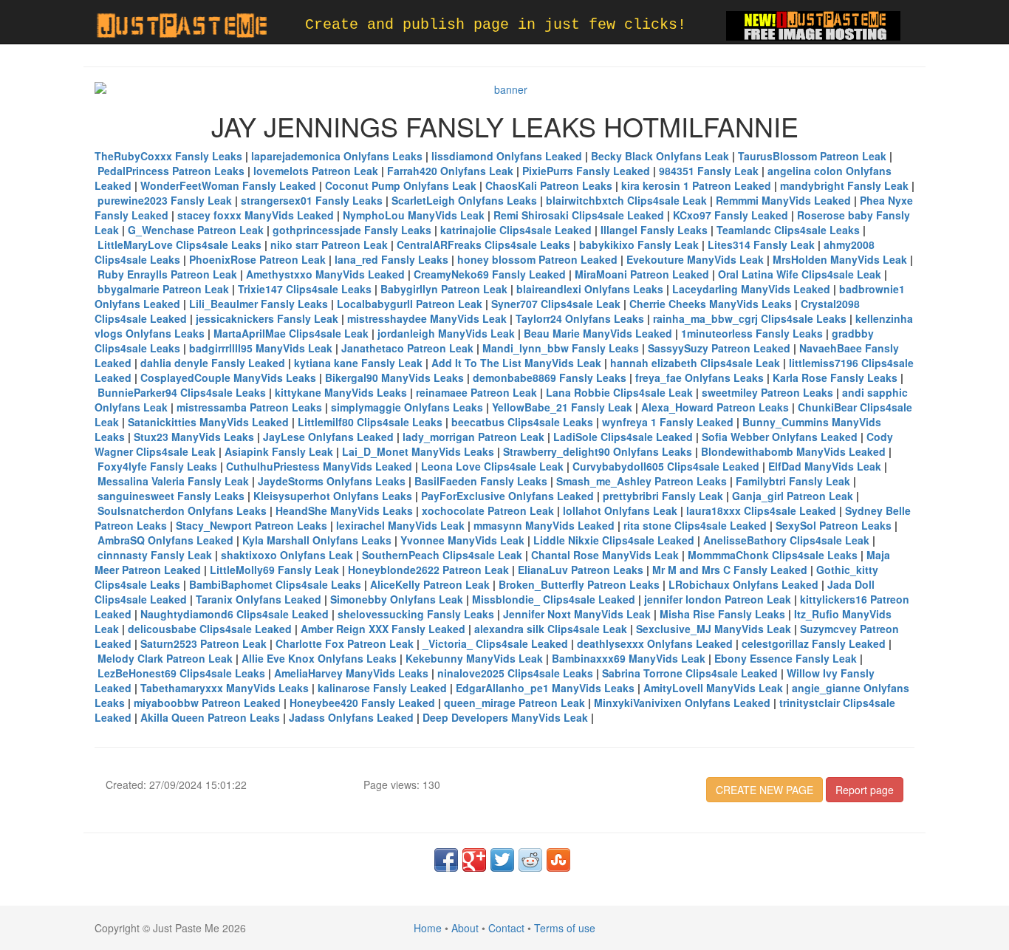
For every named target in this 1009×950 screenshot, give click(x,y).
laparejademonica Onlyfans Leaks (337, 155)
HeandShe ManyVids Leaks (344, 510)
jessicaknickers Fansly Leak (267, 318)
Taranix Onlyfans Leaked (258, 599)
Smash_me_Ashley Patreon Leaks (641, 481)
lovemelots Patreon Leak (315, 170)
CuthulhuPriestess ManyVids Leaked (319, 466)
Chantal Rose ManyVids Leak (605, 554)
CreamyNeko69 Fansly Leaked (490, 274)
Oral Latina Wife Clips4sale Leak (799, 274)
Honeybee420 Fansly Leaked (362, 702)
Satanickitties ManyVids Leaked (208, 421)
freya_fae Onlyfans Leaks (699, 377)
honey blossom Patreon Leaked (537, 259)
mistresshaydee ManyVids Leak (427, 318)
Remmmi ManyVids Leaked (783, 200)
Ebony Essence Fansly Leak (785, 658)
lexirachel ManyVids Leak (400, 525)
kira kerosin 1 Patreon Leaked (696, 185)
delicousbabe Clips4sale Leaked (210, 628)
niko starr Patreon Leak (329, 244)
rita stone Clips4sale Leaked (695, 525)
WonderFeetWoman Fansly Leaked (228, 185)
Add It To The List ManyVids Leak (516, 362)
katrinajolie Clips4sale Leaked (516, 229)
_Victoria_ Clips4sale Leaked (495, 643)
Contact (506, 927)
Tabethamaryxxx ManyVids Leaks (224, 687)
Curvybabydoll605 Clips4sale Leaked (665, 466)
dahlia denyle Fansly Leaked (212, 362)
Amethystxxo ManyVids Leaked (325, 274)
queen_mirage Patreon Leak (514, 702)
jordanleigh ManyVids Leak (446, 333)
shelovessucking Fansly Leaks (416, 613)
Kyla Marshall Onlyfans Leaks (316, 540)
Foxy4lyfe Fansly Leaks (157, 466)
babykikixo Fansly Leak (639, 244)
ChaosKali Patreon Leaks (548, 185)
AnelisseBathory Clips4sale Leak (786, 540)
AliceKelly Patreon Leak (430, 584)
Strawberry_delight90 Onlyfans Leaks (597, 451)
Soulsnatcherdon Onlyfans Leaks (182, 510)
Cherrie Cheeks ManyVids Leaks (710, 303)
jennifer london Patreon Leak (717, 599)
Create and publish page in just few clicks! (495, 24)
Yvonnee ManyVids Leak (462, 540)
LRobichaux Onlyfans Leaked (743, 584)
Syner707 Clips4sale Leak (555, 303)
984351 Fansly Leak (709, 170)
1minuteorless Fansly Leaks (752, 333)
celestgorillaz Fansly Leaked (814, 643)
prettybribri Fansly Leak (663, 495)
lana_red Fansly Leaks (391, 259)
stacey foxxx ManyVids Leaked (255, 215)
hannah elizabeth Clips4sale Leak (695, 362)
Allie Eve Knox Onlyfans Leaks (319, 658)
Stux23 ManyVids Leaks (194, 436)
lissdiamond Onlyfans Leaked (506, 155)
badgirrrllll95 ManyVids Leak (260, 348)
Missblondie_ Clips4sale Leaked (553, 599)
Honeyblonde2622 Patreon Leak (428, 569)
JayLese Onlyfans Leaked (328, 436)
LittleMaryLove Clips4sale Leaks (179, 244)
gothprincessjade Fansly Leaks (352, 229)
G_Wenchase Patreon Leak (196, 229)
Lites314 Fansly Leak (761, 244)
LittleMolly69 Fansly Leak (274, 569)
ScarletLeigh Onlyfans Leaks (464, 200)
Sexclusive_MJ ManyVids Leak (713, 628)
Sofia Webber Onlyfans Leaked (780, 436)
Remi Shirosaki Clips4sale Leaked (578, 215)
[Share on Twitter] (502, 860)
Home (428, 927)
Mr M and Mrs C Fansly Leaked (729, 569)
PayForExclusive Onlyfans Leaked (507, 495)
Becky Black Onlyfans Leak (660, 155)
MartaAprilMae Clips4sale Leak (291, 333)
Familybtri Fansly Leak (793, 481)
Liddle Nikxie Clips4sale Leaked (613, 540)
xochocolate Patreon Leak (488, 510)
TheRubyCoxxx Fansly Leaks (168, 155)
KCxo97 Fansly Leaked (730, 215)
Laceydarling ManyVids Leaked (751, 288)
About (465, 927)
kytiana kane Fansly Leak (358, 362)
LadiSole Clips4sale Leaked (623, 436)
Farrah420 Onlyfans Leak (450, 170)
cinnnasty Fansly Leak (155, 554)
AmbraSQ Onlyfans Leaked (165, 540)
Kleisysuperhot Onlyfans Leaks (332, 495)
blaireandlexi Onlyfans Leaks (589, 288)
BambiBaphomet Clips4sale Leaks (275, 584)
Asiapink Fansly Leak (279, 451)
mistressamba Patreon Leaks (249, 407)
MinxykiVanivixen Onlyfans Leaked (682, 702)
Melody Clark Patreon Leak (165, 658)
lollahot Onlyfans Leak (620, 510)
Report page (864, 789)
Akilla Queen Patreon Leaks (210, 717)
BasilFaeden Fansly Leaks (480, 481)
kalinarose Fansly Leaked (382, 687)
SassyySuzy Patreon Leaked (719, 348)
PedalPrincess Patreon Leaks (171, 170)
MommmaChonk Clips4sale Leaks (773, 554)
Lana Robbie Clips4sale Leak (619, 392)
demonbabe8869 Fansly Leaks (549, 377)
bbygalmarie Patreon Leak (163, 288)
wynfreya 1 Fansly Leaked (667, 421)
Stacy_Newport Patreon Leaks (251, 525)
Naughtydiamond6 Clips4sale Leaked (234, 613)
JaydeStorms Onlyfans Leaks (332, 481)
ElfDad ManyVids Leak (824, 466)
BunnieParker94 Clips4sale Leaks (182, 392)
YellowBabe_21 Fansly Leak (562, 407)
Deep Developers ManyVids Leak (505, 717)
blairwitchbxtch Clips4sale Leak (626, 200)
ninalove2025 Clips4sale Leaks (515, 673)
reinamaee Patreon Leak (476, 392)
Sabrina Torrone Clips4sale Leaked (690, 673)
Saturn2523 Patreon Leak (203, 643)
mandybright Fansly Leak (844, 185)
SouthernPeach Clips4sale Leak (442, 554)
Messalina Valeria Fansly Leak (173, 481)
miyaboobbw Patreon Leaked (207, 702)
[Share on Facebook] (446, 860)
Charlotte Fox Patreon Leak (345, 643)
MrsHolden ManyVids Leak (840, 259)
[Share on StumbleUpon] (558, 860)
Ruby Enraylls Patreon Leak (167, 274)
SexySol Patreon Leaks (834, 525)
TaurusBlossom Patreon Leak (812, 155)
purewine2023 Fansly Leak (165, 200)
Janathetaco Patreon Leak (407, 348)
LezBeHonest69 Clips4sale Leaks (181, 673)
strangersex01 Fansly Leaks (312, 200)
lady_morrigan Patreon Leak (473, 436)
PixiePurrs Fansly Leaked (586, 170)
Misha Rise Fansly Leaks (722, 613)
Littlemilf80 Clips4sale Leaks (370, 421)
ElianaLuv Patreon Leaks (580, 569)
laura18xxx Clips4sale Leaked (761, 510)
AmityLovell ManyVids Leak (713, 687)
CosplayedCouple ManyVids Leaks (228, 377)
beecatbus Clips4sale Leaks (522, 421)
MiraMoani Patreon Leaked (642, 274)
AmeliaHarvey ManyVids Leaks (351, 673)
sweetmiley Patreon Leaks (767, 392)
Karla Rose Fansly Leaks (835, 377)
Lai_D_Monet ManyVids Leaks (418, 451)
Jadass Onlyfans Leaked (351, 717)
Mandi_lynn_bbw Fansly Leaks (560, 348)
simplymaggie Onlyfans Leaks (407, 407)
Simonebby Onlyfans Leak (396, 599)
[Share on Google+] (474, 860)
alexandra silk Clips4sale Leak (550, 628)
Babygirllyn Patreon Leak (443, 288)
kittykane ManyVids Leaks (341, 392)
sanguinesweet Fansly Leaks (171, 495)
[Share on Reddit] (530, 860)
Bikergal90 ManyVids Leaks (394, 377)
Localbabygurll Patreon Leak (409, 303)
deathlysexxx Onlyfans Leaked (655, 643)
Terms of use (564, 927)
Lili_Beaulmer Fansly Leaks (258, 303)
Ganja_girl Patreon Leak (792, 495)
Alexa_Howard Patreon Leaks (715, 407)
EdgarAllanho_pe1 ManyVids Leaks (545, 687)
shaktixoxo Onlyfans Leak (287, 554)
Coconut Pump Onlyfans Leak (400, 185)
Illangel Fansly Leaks (654, 229)
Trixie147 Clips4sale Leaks (305, 288)
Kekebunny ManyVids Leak (474, 658)
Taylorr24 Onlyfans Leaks (580, 318)
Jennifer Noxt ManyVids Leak (577, 613)
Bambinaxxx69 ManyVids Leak (628, 658)
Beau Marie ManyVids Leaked (598, 333)
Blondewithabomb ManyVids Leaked (793, 451)
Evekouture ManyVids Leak (695, 259)
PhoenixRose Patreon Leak (257, 259)
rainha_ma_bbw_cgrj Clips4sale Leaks (749, 318)
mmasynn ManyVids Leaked (544, 525)
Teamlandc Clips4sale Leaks (788, 229)
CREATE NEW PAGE (764, 789)
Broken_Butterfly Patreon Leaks (579, 584)
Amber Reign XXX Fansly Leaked (383, 628)
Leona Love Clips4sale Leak (492, 466)
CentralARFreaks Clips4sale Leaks (483, 244)
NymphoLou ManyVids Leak (414, 215)
